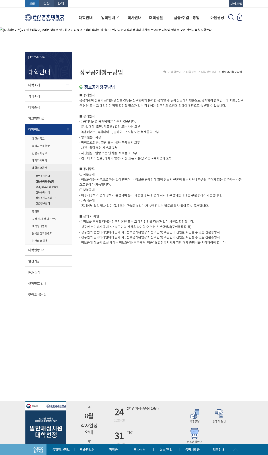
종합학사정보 (61, 449)
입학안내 (108, 17)
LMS (61, 3)
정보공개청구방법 (45, 181)
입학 (46, 3)
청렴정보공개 (43, 203)
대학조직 (34, 107)
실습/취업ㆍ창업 (186, 17)
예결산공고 (38, 139)
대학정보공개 (39, 168)
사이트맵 (236, 3)
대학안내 (86, 17)
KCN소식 (34, 272)
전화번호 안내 (37, 283)
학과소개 (34, 96)
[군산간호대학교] (44, 19)
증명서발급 (192, 449)
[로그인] (239, 19)
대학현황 (34, 250)
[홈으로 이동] (165, 72)
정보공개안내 (43, 176)
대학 (32, 3)
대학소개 (34, 85)
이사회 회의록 (40, 241)
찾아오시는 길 (37, 294)
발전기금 (34, 261)
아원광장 (217, 17)
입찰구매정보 (39, 153)
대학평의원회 (39, 226)
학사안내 (134, 17)
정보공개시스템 (44, 198)
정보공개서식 (43, 192)
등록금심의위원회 (42, 233)
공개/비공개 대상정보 (47, 187)
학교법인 (34, 118)
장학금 (113, 449)
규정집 (36, 211)
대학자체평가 (39, 160)
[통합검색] (231, 19)
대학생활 (156, 17)
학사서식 (140, 449)
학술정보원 (87, 449)
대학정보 (34, 129)
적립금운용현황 (41, 146)
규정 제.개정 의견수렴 (44, 219)
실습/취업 (166, 449)
